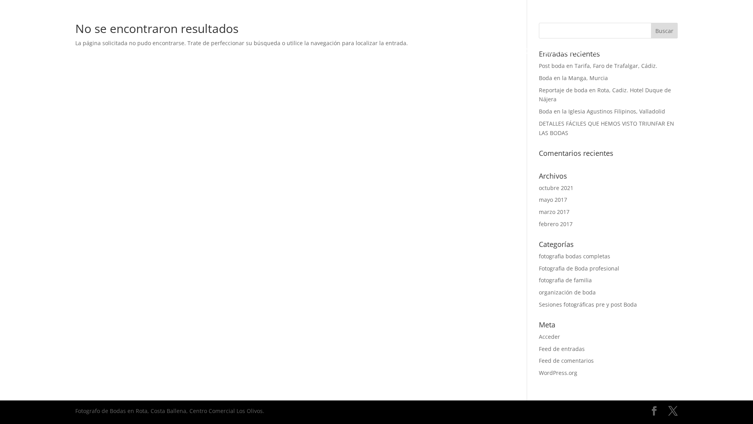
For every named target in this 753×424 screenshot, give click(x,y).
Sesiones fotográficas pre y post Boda (588, 304)
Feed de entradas (562, 349)
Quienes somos (466, 52)
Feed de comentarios (566, 360)
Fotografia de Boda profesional (579, 268)
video (238, 52)
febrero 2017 (556, 224)
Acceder (549, 336)
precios (519, 52)
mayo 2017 (553, 199)
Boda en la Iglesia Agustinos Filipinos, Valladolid (602, 111)
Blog (603, 52)
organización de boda (567, 292)
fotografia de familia (565, 280)
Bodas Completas (392, 52)
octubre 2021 (556, 188)
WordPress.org (558, 372)
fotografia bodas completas (574, 256)
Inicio (152, 52)
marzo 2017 (554, 212)
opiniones (564, 52)
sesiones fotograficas (303, 52)
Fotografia (195, 52)
